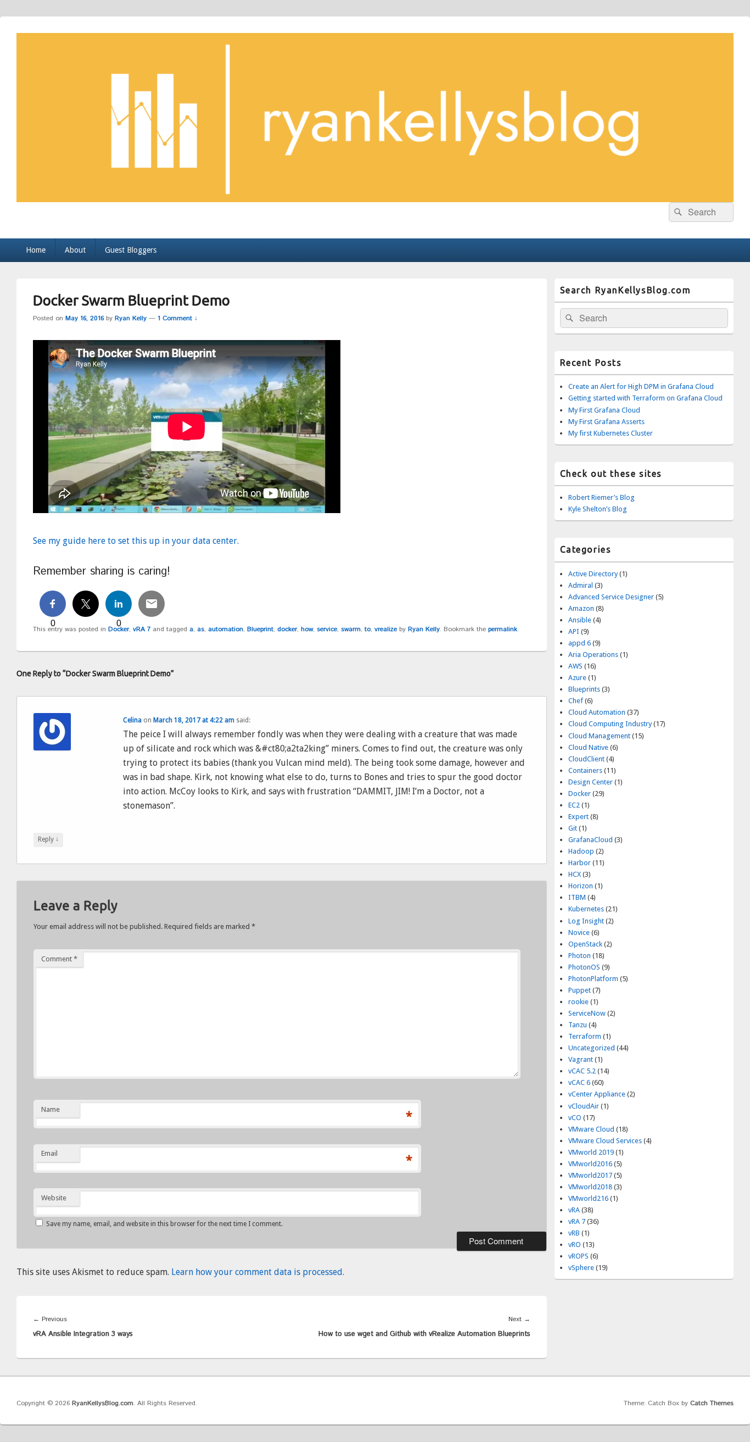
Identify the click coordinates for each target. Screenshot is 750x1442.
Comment (59, 959)
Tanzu (577, 1025)
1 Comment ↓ (178, 318)
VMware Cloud (591, 1129)
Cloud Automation (596, 712)
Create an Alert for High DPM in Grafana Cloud (641, 386)
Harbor (579, 863)
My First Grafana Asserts (606, 421)
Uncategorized (591, 1048)
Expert (578, 816)
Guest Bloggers (130, 250)
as (200, 629)
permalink (502, 629)
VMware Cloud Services (605, 1141)
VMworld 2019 (591, 1152)
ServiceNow (587, 1013)
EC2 (574, 805)
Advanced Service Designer (611, 597)
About (75, 250)
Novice (579, 932)
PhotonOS (584, 967)
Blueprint (260, 629)
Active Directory (593, 574)
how (307, 629)
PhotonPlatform (593, 979)
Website (53, 1198)
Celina (132, 720)
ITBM (577, 897)
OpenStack (585, 944)
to (368, 629)
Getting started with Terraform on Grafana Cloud (645, 398)
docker (287, 629)
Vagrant (580, 1059)
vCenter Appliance (596, 1094)
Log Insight (586, 921)
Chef (575, 701)
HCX (574, 874)
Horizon (580, 886)
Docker (579, 793)
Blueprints (584, 689)
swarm (351, 629)
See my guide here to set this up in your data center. (136, 541)
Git (572, 828)
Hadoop (581, 851)
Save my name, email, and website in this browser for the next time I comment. (164, 1224)
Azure (577, 677)
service (327, 629)
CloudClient (586, 759)
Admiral (580, 585)
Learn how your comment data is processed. (257, 1272)
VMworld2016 (590, 1164)
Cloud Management (599, 736)
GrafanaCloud (590, 840)
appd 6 (579, 643)
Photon (579, 955)
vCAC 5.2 (582, 1071)
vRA (574, 1210)
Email (49, 1153)
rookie (578, 1002)
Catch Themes (712, 1403)
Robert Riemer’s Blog (601, 497)
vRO (574, 1244)
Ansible (579, 620)
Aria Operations (593, 654)
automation (225, 629)
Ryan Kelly (131, 318)
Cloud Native (588, 747)
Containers (585, 770)
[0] (53, 604)
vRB (574, 1233)
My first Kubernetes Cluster (610, 433)
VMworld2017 (590, 1175)
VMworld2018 (590, 1187)
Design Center (590, 782)
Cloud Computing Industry (610, 724)
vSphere (581, 1267)
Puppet (579, 990)
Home (36, 250)
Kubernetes (586, 909)
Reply (48, 839)
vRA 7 (141, 629)
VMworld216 (588, 1198)
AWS (575, 666)
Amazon (581, 608)
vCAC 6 (579, 1082)
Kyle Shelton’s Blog (597, 509)
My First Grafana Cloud (604, 410)
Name (50, 1109)
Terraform (584, 1036)
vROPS (578, 1256)
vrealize (385, 629)
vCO (574, 1117)
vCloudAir (583, 1106)
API (573, 631)
